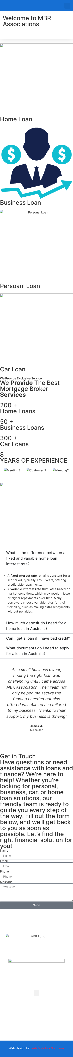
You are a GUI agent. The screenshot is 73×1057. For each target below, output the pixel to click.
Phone (4, 871)
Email (4, 860)
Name (4, 850)
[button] (67, 6)
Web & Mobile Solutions (47, 1048)
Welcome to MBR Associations (27, 21)
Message (6, 881)
